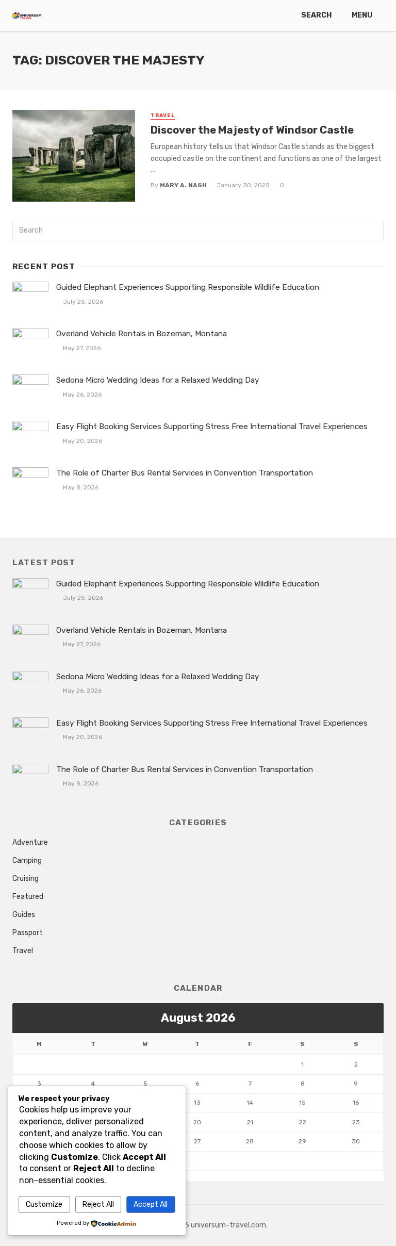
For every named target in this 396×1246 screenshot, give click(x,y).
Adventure (30, 842)
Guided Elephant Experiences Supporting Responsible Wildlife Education (187, 287)
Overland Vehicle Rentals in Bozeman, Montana (141, 333)
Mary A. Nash (183, 185)
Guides (23, 914)
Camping (27, 860)
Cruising (25, 878)
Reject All (98, 1204)
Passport (27, 932)
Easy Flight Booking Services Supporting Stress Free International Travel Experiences (212, 426)
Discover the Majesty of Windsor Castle (252, 130)
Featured (27, 896)
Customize (44, 1204)
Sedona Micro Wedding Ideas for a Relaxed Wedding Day (157, 380)
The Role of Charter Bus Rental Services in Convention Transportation (184, 473)
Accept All (151, 1204)
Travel (163, 115)
